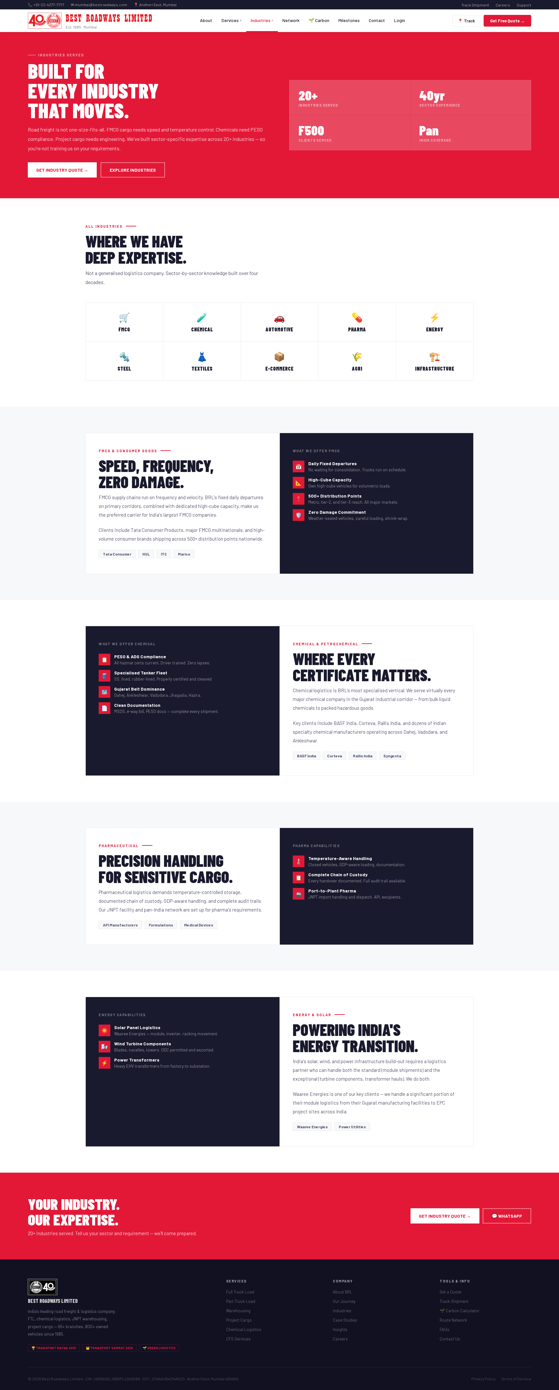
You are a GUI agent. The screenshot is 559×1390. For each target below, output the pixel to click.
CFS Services (238, 1338)
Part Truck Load (240, 1301)
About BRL (342, 1291)
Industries (262, 20)
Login (399, 20)
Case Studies (345, 1320)
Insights (340, 1329)
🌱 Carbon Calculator (459, 1310)
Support (524, 5)
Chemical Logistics (243, 1329)
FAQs (444, 1329)
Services (231, 20)
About (206, 20)
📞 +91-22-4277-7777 (46, 4)
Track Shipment (475, 5)
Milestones (349, 20)
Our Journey (344, 1301)
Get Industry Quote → (62, 170)
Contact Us (450, 1338)
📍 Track (466, 20)
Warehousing (238, 1310)
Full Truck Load (240, 1291)
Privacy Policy (483, 1378)
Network (291, 20)
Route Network (453, 1320)
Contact (377, 20)
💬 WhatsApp (507, 1216)
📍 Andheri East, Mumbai (155, 4)
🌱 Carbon (319, 20)
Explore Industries (133, 170)
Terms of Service (516, 1378)
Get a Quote (450, 1291)
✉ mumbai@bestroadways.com (99, 4)
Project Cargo (239, 1320)
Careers (503, 5)
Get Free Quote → (507, 20)
